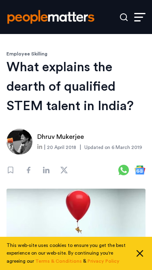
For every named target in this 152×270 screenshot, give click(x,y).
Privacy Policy (104, 261)
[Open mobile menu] (140, 17)
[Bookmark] (10, 170)
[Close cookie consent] (140, 253)
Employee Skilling (26, 53)
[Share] (28, 170)
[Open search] (124, 17)
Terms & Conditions (58, 261)
